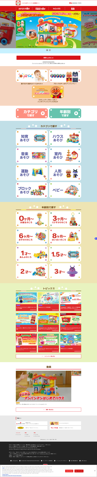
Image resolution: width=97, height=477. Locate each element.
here (3, 467)
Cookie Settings (69, 470)
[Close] (94, 470)
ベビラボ (36, 434)
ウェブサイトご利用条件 (47, 460)
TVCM (27, 434)
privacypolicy (15, 460)
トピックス (19, 434)
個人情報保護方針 (74, 460)
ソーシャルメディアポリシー (61, 460)
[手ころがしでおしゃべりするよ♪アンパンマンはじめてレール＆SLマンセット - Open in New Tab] (48, 29)
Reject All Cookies (79, 470)
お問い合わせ (84, 460)
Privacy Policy (5, 474)
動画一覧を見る (49, 409)
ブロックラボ (37, 436)
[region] (48, 471)
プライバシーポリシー (45, 453)
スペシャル (28, 436)
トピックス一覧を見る (49, 356)
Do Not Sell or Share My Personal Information (30, 460)
